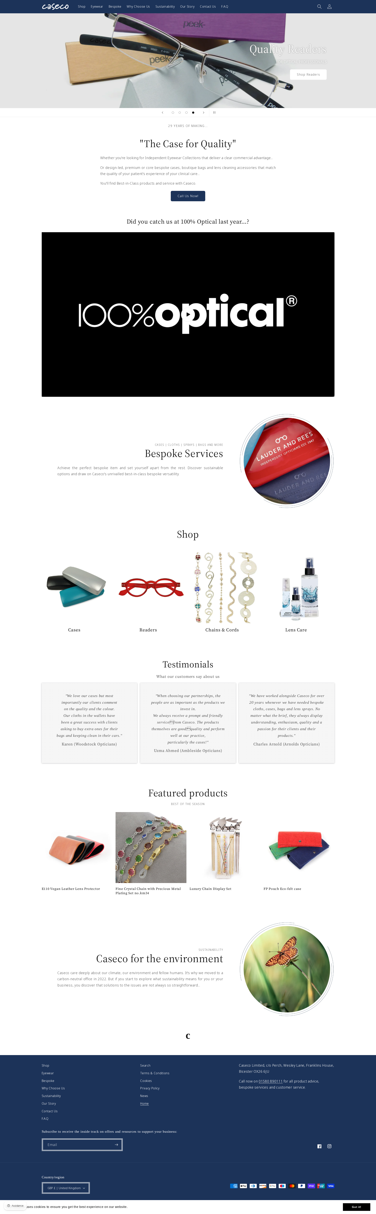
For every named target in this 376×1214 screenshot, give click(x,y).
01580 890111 (271, 1081)
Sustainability (51, 1096)
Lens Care (296, 630)
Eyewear (48, 1073)
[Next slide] (203, 112)
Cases (74, 630)
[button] (319, 7)
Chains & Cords (222, 630)
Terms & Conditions (154, 1073)
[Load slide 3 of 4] (186, 112)
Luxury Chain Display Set (210, 889)
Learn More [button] (137, 1207)
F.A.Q (45, 1118)
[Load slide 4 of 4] (193, 112)
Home (144, 1103)
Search (145, 1065)
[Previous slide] (162, 112)
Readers (148, 630)
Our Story (49, 1103)
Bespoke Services (184, 453)
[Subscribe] (116, 1144)
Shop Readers (308, 74)
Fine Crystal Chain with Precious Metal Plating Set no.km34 (148, 891)
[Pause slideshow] (213, 112)
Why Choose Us (53, 1088)
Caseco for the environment (159, 958)
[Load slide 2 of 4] (179, 112)
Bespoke (48, 1081)
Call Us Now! (188, 196)
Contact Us (50, 1111)
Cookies (146, 1081)
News (144, 1096)
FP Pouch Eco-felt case (282, 889)
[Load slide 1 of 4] (173, 112)
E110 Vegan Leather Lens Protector (71, 889)
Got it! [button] (356, 1207)
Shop (45, 1065)
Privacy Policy (150, 1088)
